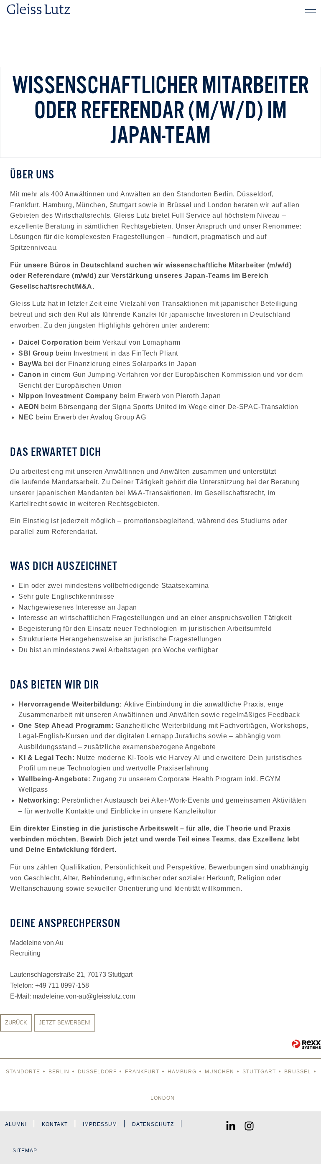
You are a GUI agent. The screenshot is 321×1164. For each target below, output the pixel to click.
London (162, 1098)
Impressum (100, 1124)
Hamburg (182, 1072)
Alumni (16, 1124)
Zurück (16, 1022)
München (219, 1072)
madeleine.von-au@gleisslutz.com (84, 996)
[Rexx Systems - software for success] (306, 1044)
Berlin (58, 1072)
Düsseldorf (97, 1072)
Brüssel (297, 1072)
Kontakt (55, 1124)
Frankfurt (142, 1072)
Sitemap (25, 1151)
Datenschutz (153, 1124)
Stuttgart (259, 1072)
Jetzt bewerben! (64, 1022)
